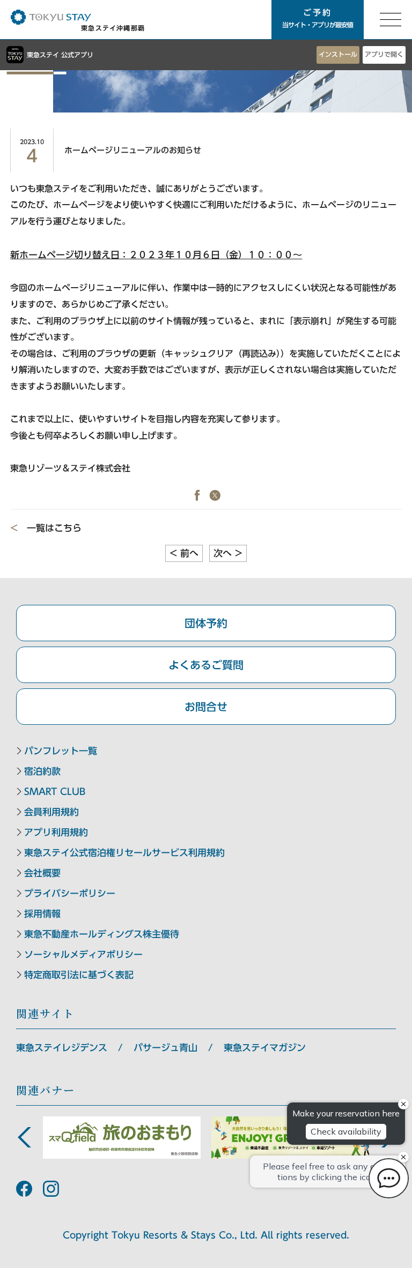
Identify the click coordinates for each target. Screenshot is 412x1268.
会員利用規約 (51, 811)
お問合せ (206, 706)
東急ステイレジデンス (61, 1047)
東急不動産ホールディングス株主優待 (101, 934)
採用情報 (42, 913)
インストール (338, 54)
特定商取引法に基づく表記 (79, 974)
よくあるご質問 (206, 664)
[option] (122, 1137)
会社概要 (42, 872)
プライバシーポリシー (69, 893)
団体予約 (206, 623)
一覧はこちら (54, 527)
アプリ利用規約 (56, 832)
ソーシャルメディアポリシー (83, 954)
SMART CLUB (54, 791)
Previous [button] (24, 1137)
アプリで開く (384, 54)
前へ (184, 553)
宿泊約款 (42, 771)
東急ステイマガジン (265, 1047)
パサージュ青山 (165, 1047)
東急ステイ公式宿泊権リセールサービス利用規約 (124, 852)
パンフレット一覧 (60, 750)
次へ (228, 553)
